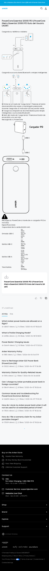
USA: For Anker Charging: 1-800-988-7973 (19, 480)
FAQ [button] (11, 314)
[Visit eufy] (15, 547)
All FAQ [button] (5, 314)
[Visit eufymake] (23, 547)
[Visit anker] (4, 547)
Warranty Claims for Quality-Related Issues (21, 372)
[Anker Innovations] (5, 542)
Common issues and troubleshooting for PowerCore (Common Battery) (20, 394)
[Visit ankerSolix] (10, 547)
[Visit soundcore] (33, 547)
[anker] (5, 8)
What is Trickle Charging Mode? (16, 333)
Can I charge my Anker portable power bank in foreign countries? (23, 383)
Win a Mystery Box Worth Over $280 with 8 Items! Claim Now (24, 2)
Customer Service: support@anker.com (21, 489)
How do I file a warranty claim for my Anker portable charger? (21, 418)
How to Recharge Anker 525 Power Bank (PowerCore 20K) (20, 362)
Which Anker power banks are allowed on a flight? (22, 322)
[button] (4, 14)
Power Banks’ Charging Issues (15, 342)
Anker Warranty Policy (12, 351)
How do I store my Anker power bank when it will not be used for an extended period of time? (24, 406)
